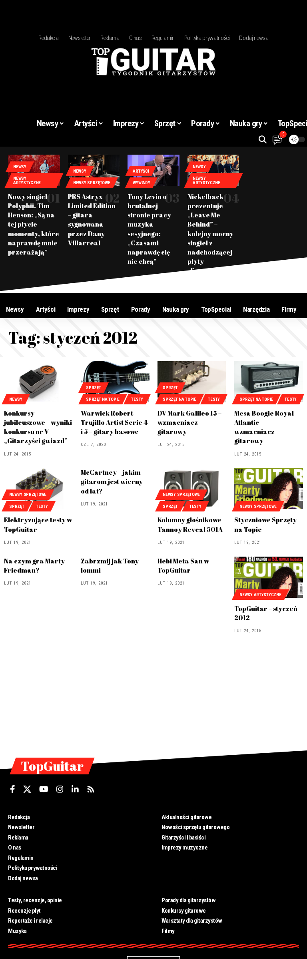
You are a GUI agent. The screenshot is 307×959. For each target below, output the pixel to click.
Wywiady (141, 182)
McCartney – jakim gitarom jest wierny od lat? (112, 481)
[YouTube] (43, 789)
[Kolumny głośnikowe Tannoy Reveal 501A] (191, 488)
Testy (137, 399)
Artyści (141, 171)
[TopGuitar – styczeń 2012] (268, 577)
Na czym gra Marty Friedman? (34, 566)
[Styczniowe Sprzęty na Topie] (268, 488)
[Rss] (91, 789)
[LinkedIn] (75, 789)
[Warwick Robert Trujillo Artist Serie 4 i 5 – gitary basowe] (115, 381)
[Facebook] (12, 789)
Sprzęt (93, 387)
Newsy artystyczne (27, 180)
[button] (263, 139)
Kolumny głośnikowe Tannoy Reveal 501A (190, 524)
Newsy (19, 166)
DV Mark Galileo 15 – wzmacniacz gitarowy (189, 422)
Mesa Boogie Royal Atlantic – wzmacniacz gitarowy (264, 427)
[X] (27, 789)
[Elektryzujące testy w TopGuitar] (38, 488)
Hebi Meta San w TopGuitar (183, 566)
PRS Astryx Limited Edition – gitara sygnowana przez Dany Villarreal (92, 219)
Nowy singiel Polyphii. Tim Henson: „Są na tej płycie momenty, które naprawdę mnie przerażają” (33, 224)
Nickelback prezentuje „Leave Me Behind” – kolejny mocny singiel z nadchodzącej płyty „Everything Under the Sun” (211, 238)
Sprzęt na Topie (103, 399)
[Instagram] (60, 789)
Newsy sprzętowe (91, 182)
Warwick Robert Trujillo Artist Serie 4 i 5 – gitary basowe (114, 422)
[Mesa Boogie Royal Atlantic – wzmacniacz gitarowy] (268, 381)
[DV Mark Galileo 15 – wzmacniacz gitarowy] (191, 381)
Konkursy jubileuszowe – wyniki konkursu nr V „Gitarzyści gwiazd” (38, 427)
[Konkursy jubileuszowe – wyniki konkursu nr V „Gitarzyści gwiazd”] (38, 381)
